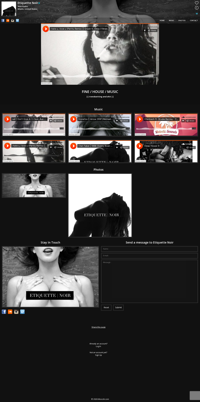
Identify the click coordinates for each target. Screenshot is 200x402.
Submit (118, 307)
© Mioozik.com (100, 399)
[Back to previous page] (197, 8)
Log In (98, 346)
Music (171, 20)
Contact (194, 20)
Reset (106, 307)
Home (162, 20)
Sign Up (98, 355)
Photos (182, 20)
